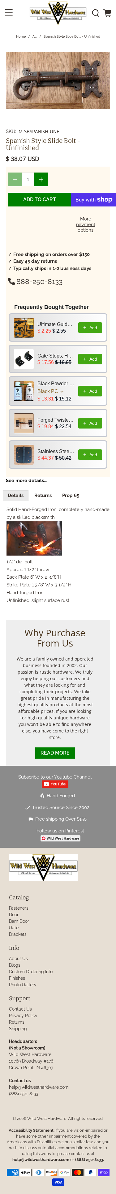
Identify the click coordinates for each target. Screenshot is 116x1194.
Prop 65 (70, 495)
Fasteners (18, 908)
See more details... (26, 480)
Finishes (17, 978)
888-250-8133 (39, 281)
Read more (55, 753)
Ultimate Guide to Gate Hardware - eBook (56, 324)
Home (21, 36)
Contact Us (20, 1009)
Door (14, 914)
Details (16, 495)
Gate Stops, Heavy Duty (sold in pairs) (56, 355)
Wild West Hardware (47, 1118)
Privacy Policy (23, 1015)
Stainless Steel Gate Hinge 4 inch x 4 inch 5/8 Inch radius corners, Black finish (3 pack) (56, 451)
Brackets (18, 934)
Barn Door (19, 921)
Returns (43, 495)
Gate (14, 927)
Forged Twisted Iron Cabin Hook (56, 420)
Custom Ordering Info (31, 971)
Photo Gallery (23, 984)
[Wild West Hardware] (58, 13)
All (34, 36)
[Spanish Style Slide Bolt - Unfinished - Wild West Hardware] (58, 80)
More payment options (85, 224)
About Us (18, 958)
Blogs (14, 965)
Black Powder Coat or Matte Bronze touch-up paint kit (56, 383)
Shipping (18, 1028)
